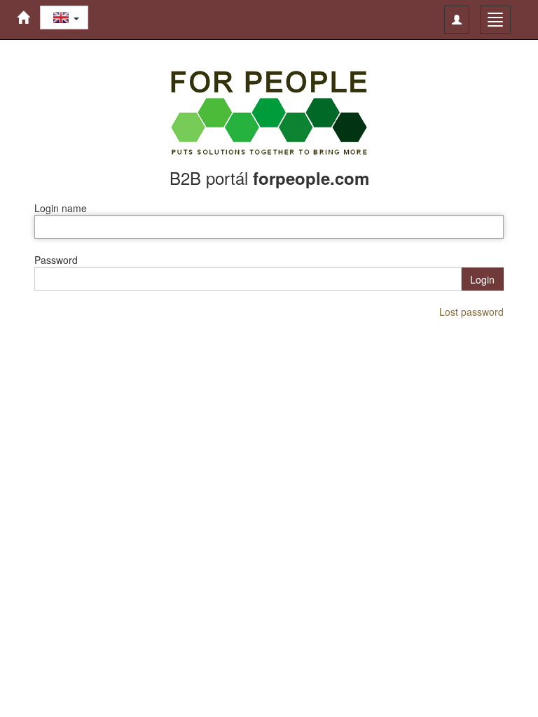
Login (482, 279)
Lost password (471, 312)
